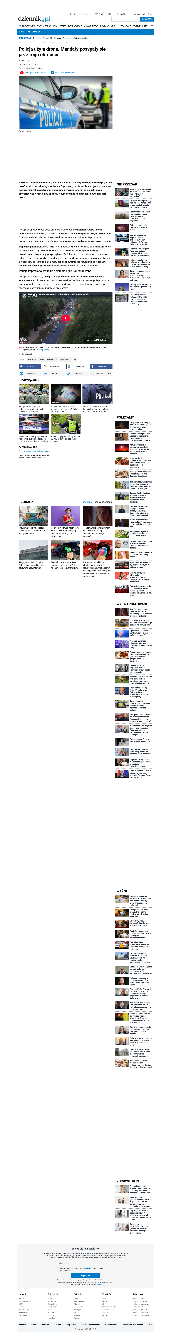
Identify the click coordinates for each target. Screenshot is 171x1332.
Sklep (150, 14)
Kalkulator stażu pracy (141, 1304)
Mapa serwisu (111, 1325)
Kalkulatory (138, 1294)
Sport (50, 1310)
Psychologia (106, 1312)
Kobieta (76, 1298)
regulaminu (87, 1268)
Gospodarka (52, 1304)
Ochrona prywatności (90, 1325)
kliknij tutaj (98, 1284)
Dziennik (21, 43)
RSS (150, 1325)
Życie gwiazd (78, 1310)
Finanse (104, 1301)
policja (32, 359)
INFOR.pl (73, 14)
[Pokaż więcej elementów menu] (152, 26)
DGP (109, 14)
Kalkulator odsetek (140, 1310)
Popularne (86, 502)
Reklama (45, 1325)
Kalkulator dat (138, 1298)
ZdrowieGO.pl (122, 14)
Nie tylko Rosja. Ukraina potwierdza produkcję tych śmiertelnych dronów (31, 409)
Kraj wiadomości (103, 502)
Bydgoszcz (65, 359)
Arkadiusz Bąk (24, 61)
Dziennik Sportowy (81, 38)
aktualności (45, 43)
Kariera (57, 1325)
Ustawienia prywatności (133, 1325)
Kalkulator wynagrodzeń (142, 1315)
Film (75, 1312)
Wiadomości (52, 1307)
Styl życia (105, 1315)
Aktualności (34, 32)
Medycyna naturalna (109, 1307)
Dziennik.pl (53, 1294)
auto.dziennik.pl (33, 43)
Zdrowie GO (47, 38)
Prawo (104, 1298)
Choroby (105, 1310)
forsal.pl (85, 14)
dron (41, 359)
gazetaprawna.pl (138, 14)
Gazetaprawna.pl (25, 1301)
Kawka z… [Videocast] (63, 38)
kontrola (52, 359)
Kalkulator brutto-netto (141, 1312)
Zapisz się (85, 1275)
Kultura (76, 1318)
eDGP (21, 1304)
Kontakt (22, 1325)
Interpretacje (23, 1312)
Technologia (52, 1301)
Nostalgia (37, 38)
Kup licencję (44, 350)
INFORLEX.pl (98, 14)
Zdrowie (51, 1312)
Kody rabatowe (79, 1301)
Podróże (51, 1315)
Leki (103, 1304)
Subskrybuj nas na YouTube (36, 72)
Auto (21, 32)
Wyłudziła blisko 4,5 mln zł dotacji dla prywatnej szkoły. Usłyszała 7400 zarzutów (95, 409)
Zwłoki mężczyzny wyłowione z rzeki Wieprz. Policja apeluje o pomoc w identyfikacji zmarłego (33, 438)
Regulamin (71, 1325)
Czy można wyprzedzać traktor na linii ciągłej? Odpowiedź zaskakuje (34, 456)
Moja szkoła (78, 1307)
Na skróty (23, 1294)
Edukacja (77, 1304)
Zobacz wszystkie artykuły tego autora (34, 451)
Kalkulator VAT (138, 1307)
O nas (33, 1325)
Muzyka (77, 1315)
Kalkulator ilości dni (140, 1301)
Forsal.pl (22, 1307)
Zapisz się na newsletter (65, 72)
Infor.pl (21, 1298)
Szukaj (148, 19)
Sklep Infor (23, 1315)
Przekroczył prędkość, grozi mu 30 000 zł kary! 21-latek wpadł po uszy (65, 438)
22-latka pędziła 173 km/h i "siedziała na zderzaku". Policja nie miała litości (65, 409)
